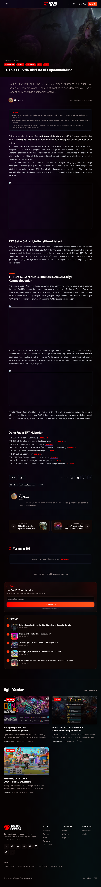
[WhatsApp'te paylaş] (84, 477)
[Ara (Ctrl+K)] (68, 4)
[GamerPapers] (50, 4)
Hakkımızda (86, 831)
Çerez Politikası (42, 866)
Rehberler (46, 841)
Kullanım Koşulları (57, 866)
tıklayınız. (70, 463)
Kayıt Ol (92, 4)
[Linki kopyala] (89, 477)
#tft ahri (13, 485)
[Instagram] (12, 846)
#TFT (41, 485)
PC (39, 64)
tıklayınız (44, 438)
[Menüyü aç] (6, 4)
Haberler (16, 60)
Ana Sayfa (7, 60)
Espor (45, 837)
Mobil (20, 64)
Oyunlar (30, 64)
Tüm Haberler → (90, 691)
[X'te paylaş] (72, 477)
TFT (46, 64)
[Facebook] (30, 846)
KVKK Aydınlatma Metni (26, 866)
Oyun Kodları (48, 844)
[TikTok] (24, 846)
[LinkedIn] (36, 846)
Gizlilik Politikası (9, 866)
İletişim (84, 834)
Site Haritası (87, 878)
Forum (64, 831)
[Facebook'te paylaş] (78, 477)
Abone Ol (52, 604)
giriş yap (65, 559)
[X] (6, 846)
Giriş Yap (82, 4)
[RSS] (12, 852)
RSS (95, 878)
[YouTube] (18, 846)
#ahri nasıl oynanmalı (27, 485)
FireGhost (24, 497)
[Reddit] (6, 852)
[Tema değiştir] (74, 4)
